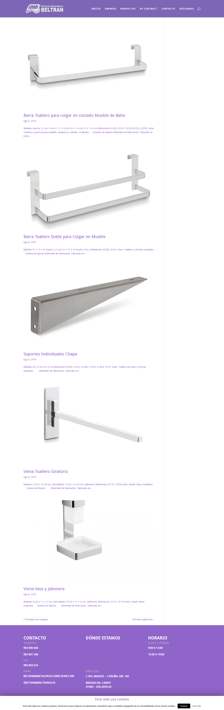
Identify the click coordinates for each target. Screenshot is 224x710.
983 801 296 (30, 654)
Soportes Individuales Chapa (50, 353)
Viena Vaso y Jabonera (43, 588)
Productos (128, 9)
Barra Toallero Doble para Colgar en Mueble (64, 236)
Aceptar (184, 706)
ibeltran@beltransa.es (39, 682)
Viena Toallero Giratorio (45, 471)
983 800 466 (30, 647)
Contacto (168, 9)
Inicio (96, 9)
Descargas (187, 9)
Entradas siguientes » (143, 619)
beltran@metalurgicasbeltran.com (48, 676)
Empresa (110, 9)
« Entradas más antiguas (35, 619)
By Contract (148, 9)
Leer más (196, 706)
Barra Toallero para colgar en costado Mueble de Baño (74, 115)
